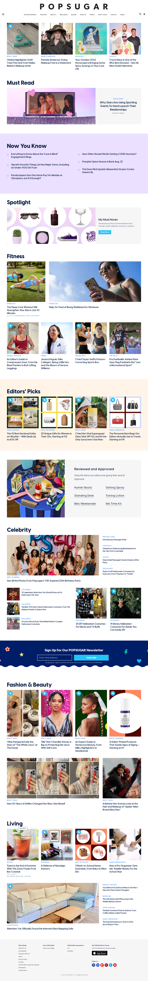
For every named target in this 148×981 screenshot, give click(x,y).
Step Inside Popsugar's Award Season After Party (121, 561)
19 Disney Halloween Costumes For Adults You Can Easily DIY (123, 626)
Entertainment (30, 14)
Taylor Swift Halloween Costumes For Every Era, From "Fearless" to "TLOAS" (119, 572)
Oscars (106, 557)
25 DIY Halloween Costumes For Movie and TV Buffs (90, 625)
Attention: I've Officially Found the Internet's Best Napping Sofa (40, 928)
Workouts (11, 304)
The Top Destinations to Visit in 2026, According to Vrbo (118, 923)
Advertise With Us (24, 954)
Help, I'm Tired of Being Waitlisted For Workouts (74, 307)
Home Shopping (13, 430)
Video (122, 14)
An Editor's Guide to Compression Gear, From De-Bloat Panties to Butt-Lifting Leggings (22, 364)
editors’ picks (23, 391)
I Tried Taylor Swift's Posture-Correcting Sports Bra (90, 361)
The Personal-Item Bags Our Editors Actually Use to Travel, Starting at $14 (125, 436)
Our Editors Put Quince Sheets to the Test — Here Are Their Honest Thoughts (120, 889)
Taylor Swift (80, 356)
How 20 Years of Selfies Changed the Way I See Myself (36, 803)
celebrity (19, 530)
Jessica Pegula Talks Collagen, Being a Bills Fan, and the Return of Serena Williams (55, 364)
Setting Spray (115, 487)
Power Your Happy (48, 948)
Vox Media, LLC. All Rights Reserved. (76, 975)
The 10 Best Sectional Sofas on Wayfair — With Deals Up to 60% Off (21, 436)
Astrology (79, 56)
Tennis (43, 356)
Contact (21, 962)
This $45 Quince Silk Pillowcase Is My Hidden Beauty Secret (118, 900)
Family (92, 14)
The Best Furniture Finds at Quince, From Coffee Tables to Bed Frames (119, 911)
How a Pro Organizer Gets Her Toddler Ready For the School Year (123, 868)
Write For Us (22, 948)
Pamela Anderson (48, 56)
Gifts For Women (48, 430)
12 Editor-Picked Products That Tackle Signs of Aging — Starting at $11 (124, 744)
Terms (65, 662)
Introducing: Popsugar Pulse (114, 540)
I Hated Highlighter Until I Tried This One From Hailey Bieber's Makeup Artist (21, 62)
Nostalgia (45, 862)
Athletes (112, 56)
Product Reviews (14, 356)
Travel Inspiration (116, 430)
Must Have (102, 14)
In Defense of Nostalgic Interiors (53, 867)
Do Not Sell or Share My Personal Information (28, 966)
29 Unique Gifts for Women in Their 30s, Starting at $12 (56, 435)
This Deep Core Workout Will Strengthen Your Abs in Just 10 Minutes (23, 310)
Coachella (107, 546)
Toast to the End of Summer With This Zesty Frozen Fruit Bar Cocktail (21, 868)
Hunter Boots (83, 487)
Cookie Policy (22, 970)
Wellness (64, 14)
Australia (70, 951)
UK (68, 948)
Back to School (82, 862)
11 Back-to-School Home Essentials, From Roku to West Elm (90, 868)
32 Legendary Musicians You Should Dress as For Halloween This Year (42, 593)
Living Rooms (12, 925)
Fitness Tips (53, 304)
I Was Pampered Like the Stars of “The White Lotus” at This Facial (22, 744)
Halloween (26, 589)
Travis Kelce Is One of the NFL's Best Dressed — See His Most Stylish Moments (124, 62)
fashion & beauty (29, 685)
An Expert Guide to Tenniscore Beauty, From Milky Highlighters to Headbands (88, 746)
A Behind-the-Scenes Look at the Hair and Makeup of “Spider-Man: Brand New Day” (121, 806)
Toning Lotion (115, 495)
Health (83, 14)
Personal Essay (109, 537)
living (15, 823)
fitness (15, 256)
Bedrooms (107, 896)
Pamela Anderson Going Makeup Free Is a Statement (56, 61)
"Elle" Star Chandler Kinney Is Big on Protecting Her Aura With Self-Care (56, 744)
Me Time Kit (114, 503)
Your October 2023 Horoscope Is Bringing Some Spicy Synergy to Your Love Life (90, 64)
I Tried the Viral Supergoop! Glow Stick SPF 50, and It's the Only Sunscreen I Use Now (91, 436)
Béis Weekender (85, 503)
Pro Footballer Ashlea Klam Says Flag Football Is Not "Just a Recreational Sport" (124, 362)
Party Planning (13, 577)
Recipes (10, 862)
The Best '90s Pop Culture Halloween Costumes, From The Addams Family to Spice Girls (46, 608)
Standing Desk (84, 495)
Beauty (53, 14)
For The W (113, 356)
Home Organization (117, 862)
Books (74, 14)
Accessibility (22, 951)
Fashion (43, 14)
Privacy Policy (74, 662)
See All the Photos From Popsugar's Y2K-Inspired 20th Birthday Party (44, 580)
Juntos (113, 14)
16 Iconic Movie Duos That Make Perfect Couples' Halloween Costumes (42, 622)
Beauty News (12, 56)
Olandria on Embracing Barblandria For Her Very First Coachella (119, 549)
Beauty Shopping (116, 738)
